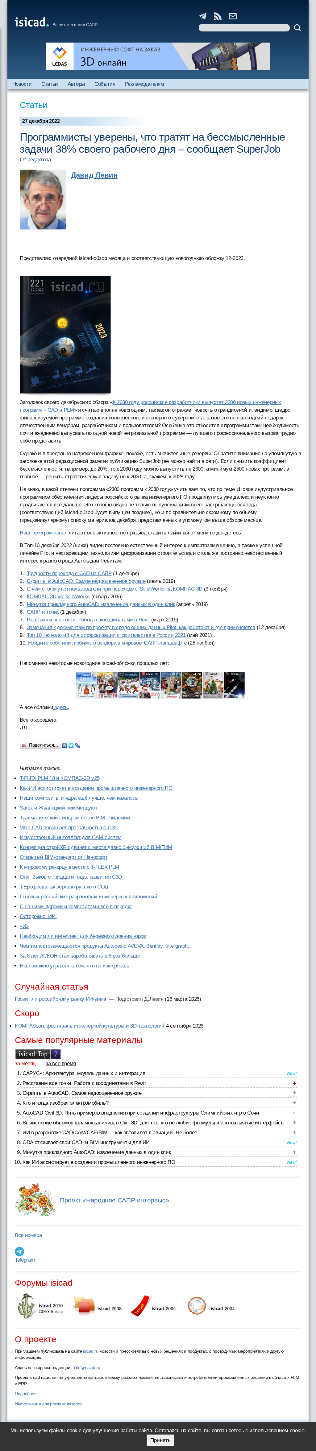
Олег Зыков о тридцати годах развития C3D (71, 877)
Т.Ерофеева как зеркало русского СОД (64, 887)
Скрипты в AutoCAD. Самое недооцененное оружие (86, 581)
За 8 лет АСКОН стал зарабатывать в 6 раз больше (80, 956)
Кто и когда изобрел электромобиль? (65, 1103)
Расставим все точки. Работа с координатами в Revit (88, 620)
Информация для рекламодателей (48, 1403)
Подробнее (26, 1393)
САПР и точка (43, 612)
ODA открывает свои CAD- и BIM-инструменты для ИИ (86, 1142)
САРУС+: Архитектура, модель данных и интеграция (84, 1073)
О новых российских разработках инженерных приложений (88, 897)
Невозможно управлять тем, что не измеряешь (74, 966)
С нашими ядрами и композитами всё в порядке (76, 906)
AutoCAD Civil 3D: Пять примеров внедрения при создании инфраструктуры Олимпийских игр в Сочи (141, 1113)
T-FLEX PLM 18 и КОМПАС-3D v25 (59, 778)
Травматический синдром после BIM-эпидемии (75, 818)
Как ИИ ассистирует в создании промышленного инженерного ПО (96, 788)
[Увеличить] (160, 685)
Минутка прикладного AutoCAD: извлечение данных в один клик (101, 604)
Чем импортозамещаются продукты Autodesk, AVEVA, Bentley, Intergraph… (106, 946)
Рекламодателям (144, 84)
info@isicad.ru (87, 1367)
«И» (24, 926)
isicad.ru (90, 1351)
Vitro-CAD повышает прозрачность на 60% (69, 828)
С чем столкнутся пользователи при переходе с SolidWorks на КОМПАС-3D (115, 589)
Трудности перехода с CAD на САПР (69, 573)
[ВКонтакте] (64, 744)
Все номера (28, 1235)
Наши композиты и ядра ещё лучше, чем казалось (79, 798)
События (104, 84)
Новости (22, 84)
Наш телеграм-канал (43, 533)
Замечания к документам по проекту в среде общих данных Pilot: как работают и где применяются (141, 627)
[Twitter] (71, 744)
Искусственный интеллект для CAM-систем (71, 837)
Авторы (76, 84)
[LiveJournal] (77, 744)
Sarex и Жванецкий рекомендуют (58, 808)
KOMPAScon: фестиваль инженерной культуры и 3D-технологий (89, 1026)
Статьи (49, 84)
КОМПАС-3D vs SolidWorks (58, 597)
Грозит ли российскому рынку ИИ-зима (61, 999)
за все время (61, 1063)
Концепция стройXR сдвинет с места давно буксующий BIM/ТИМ (96, 847)
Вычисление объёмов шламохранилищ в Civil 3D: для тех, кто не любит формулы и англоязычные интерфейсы (154, 1123)
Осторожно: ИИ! (38, 916)
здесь (60, 707)
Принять (160, 1440)
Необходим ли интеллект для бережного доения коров (83, 936)
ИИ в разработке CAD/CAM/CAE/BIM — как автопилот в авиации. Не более (110, 1133)
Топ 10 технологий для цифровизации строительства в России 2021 (106, 635)
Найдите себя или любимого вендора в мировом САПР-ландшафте (107, 643)
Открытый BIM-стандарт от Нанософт (64, 857)
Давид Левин (94, 175)
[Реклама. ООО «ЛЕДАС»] (158, 56)
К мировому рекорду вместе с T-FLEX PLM (69, 867)
